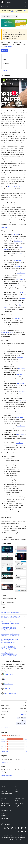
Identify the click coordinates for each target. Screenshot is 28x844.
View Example (15, 234)
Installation (6, 63)
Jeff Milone (7, 688)
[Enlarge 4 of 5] (24, 555)
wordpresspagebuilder (10, 693)
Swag (17, 806)
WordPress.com (6, 810)
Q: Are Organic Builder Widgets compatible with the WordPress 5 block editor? (9, 654)
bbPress (4, 815)
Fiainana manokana (6, 793)
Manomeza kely (20, 803)
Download (4, 50)
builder (18, 717)
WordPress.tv (5, 806)
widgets (24, 723)
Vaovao (3, 786)
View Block (18, 318)
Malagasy (7, 824)
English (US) (24, 714)
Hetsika (17, 801)
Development (6, 67)
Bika (16, 786)
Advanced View (5, 727)
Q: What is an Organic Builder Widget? (11, 612)
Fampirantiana (18, 784)
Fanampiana (4, 801)
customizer (23, 717)
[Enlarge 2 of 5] (11, 585)
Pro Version (13, 345)
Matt (3, 813)
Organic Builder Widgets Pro (15, 186)
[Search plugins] (16, 16)
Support (5, 70)
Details (5, 56)
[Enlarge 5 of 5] (24, 562)
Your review (4, 751)
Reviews (5, 59)
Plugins (16, 789)
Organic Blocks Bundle (7, 332)
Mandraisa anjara (19, 798)
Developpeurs (5, 803)
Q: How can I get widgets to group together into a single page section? (10, 634)
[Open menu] (25, 2)
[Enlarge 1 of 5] (11, 547)
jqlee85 (6, 679)
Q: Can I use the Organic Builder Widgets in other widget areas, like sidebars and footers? (9, 641)
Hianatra (3, 798)
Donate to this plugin (6, 775)
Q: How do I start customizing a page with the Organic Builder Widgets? (11, 622)
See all (25, 751)
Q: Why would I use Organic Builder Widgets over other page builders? (10, 617)
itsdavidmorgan (8, 684)
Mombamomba (5, 784)
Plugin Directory (5, 6)
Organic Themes (7, 46)
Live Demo (4, 227)
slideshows (23, 720)
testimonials (18, 723)
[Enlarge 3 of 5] (24, 547)
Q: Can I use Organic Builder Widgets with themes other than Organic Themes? (8, 629)
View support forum (6, 762)
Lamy (16, 791)
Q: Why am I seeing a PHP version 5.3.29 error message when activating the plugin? (9, 648)
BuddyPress (5, 818)
